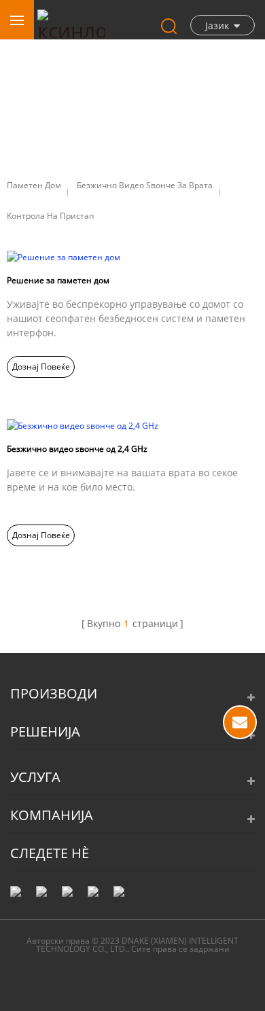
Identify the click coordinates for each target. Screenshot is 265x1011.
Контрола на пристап (50, 215)
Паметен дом (34, 185)
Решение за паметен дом (58, 280)
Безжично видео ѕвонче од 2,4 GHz (77, 449)
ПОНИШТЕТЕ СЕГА (240, 722)
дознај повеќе (41, 366)
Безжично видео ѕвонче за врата (145, 185)
